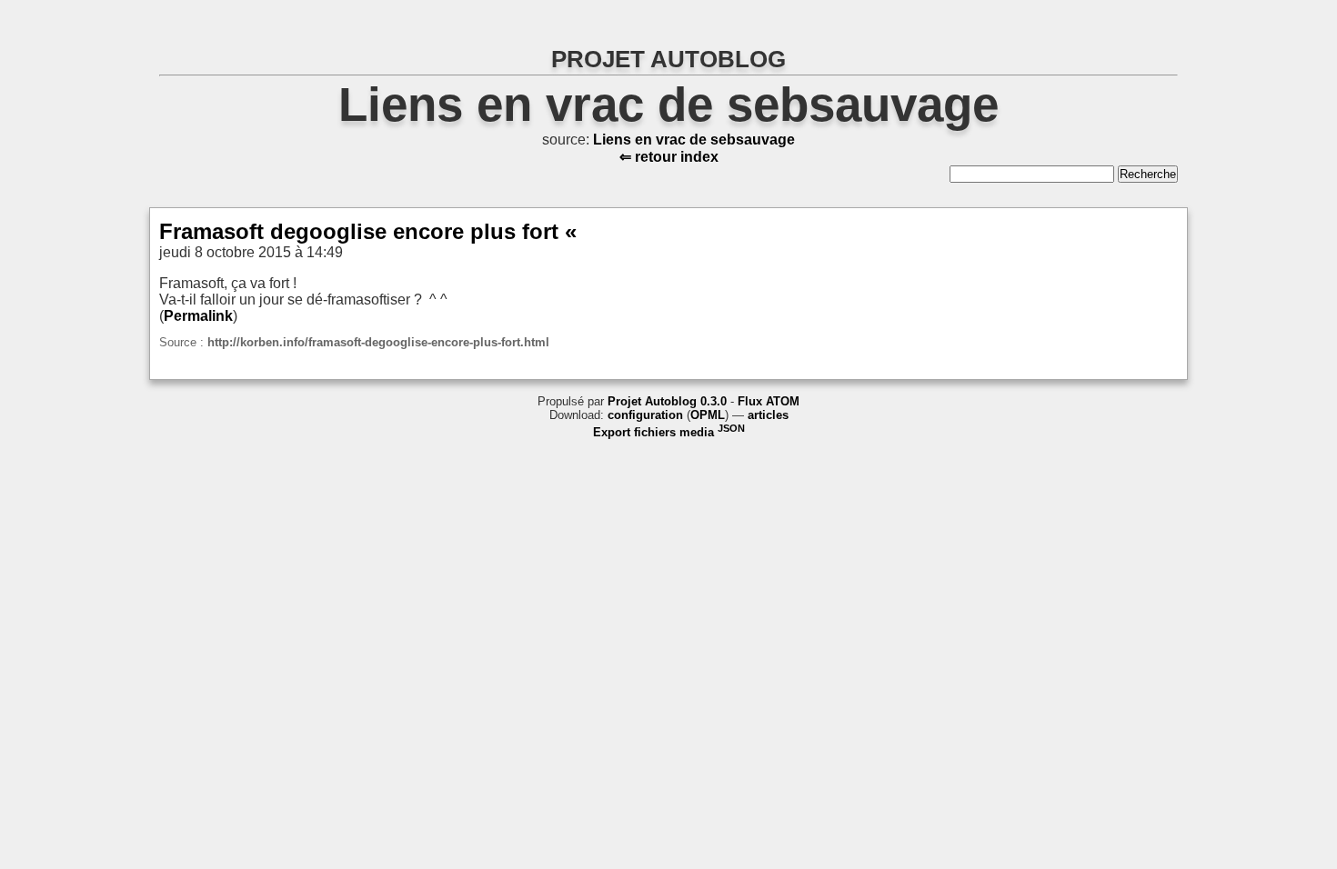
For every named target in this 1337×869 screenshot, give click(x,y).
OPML (707, 415)
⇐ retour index (669, 157)
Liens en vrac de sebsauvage (668, 104)
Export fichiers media (669, 432)
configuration (645, 415)
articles (768, 415)
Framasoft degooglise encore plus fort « (368, 231)
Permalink (198, 316)
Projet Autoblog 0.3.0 (667, 401)
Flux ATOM (768, 401)
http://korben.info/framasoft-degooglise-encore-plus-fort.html (378, 342)
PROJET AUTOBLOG (668, 59)
